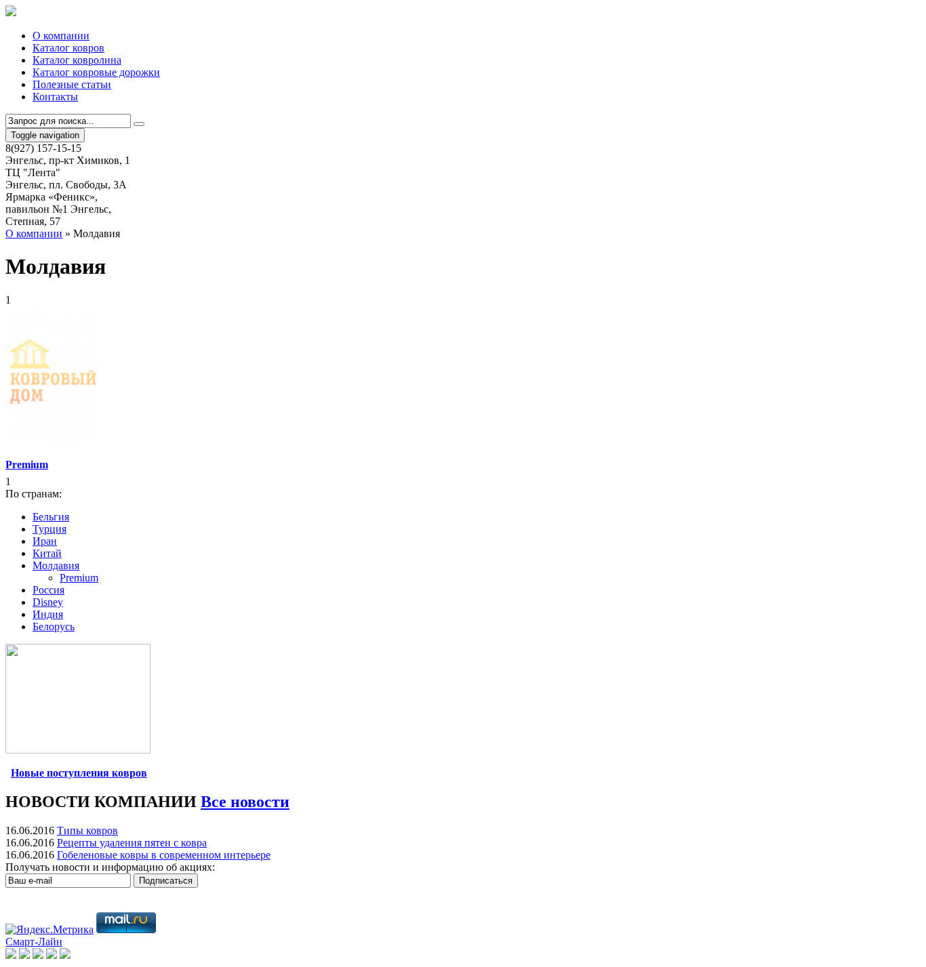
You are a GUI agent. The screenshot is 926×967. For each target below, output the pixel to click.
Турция (49, 529)
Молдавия (56, 565)
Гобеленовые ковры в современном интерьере (163, 855)
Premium (79, 577)
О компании (33, 233)
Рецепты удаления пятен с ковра (132, 842)
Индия (48, 614)
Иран (45, 541)
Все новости (245, 801)
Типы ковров (87, 830)
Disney (48, 602)
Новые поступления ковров (79, 773)
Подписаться (166, 881)
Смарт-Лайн (33, 941)
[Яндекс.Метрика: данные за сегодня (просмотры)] (49, 930)
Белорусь (54, 626)
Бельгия (51, 516)
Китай (47, 553)
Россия (48, 590)
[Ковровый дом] (10, 12)
